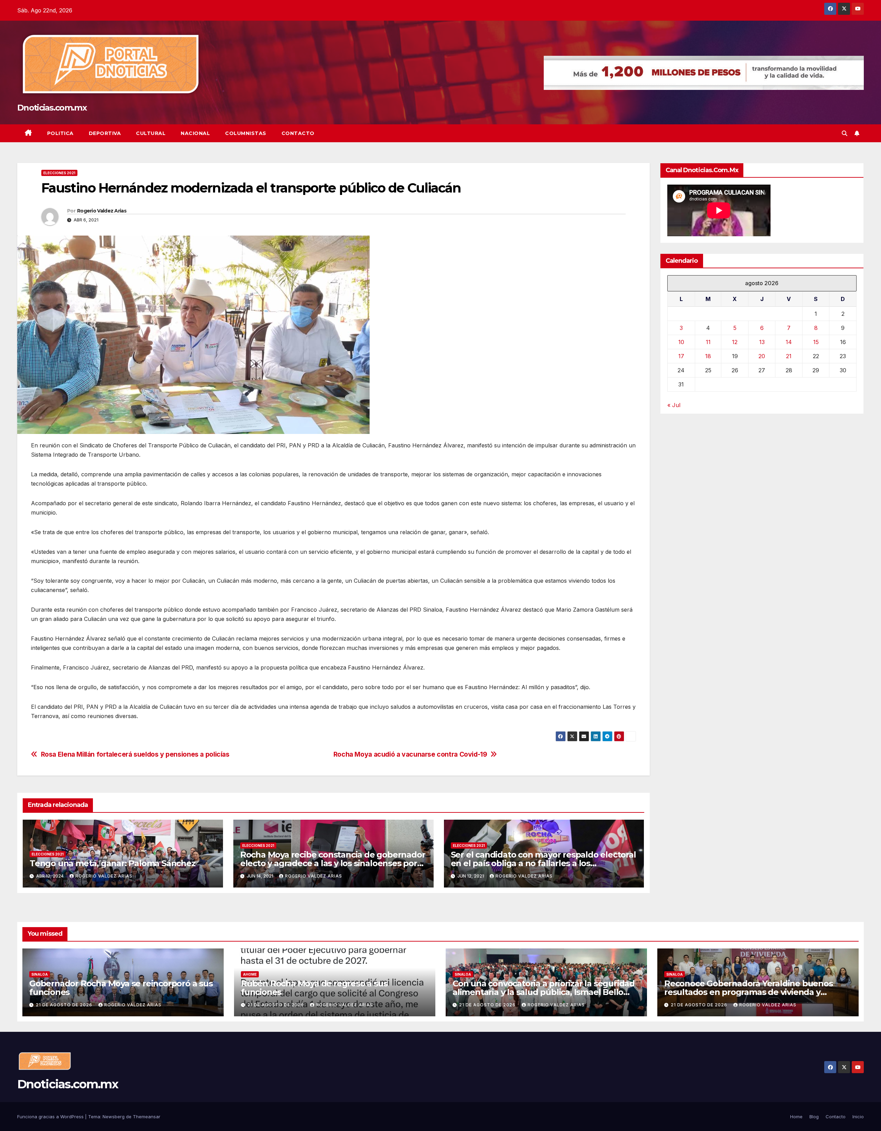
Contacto (298, 133)
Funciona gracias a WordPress (51, 1116)
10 (681, 342)
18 (708, 356)
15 (816, 342)
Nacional (195, 133)
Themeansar (146, 1116)
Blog (814, 1116)
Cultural (151, 133)
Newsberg (114, 1116)
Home (796, 1116)
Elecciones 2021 (59, 173)
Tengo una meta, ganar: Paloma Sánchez (112, 863)
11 (708, 342)
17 (681, 356)
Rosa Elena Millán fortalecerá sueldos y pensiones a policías (135, 754)
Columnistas (245, 133)
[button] (844, 133)
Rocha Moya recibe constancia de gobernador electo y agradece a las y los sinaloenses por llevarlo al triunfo (332, 863)
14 (789, 342)
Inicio (858, 1116)
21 (789, 356)
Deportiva (105, 133)
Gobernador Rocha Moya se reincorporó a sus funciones (121, 987)
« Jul (673, 405)
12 (734, 342)
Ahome (250, 974)
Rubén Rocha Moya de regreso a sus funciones (314, 987)
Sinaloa (39, 974)
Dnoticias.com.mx (51, 108)
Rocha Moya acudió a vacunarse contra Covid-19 (410, 754)
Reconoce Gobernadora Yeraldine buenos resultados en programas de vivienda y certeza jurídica (748, 992)
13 (762, 342)
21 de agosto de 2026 (65, 1004)
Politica (60, 133)
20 (761, 356)
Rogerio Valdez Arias (101, 211)
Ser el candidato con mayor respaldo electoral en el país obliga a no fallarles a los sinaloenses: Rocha (543, 863)
